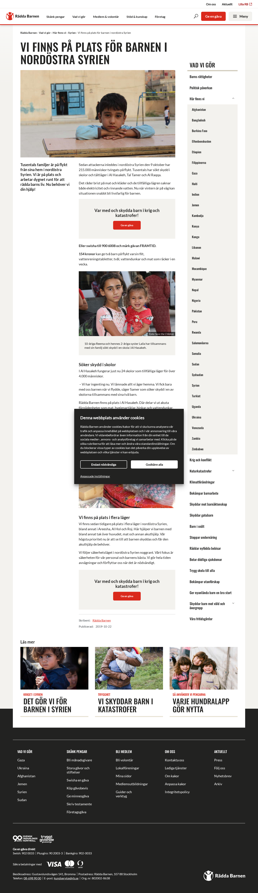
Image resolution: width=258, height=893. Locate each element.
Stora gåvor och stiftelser (78, 770)
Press (218, 760)
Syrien (22, 792)
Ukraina (23, 768)
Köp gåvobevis (77, 788)
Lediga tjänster (176, 768)
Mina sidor (124, 776)
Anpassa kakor (175, 784)
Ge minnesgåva (78, 796)
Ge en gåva (213, 16)
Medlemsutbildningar (129, 784)
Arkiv (218, 784)
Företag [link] (160, 16)
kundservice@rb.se (66, 878)
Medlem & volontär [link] (106, 16)
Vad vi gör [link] (79, 16)
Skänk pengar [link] (55, 16)
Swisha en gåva (78, 780)
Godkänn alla (154, 464)
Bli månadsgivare (79, 760)
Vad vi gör (24, 751)
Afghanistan (26, 776)
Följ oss (219, 768)
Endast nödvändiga (103, 464)
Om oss (211, 4)
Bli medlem (124, 751)
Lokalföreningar (127, 768)
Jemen (22, 784)
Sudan (22, 800)
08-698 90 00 (32, 878)
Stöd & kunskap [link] (137, 16)
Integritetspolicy (177, 792)
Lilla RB (243, 4)
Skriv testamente (79, 804)
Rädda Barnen (102, 620)
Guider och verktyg (124, 794)
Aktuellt (227, 4)
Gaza (21, 760)
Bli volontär (124, 760)
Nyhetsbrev (223, 776)
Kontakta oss (174, 760)
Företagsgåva (76, 812)
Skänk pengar (77, 751)
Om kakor (172, 776)
